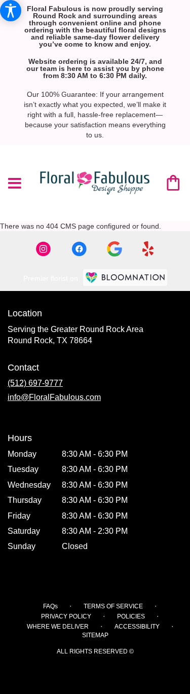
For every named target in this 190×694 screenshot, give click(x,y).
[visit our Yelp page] (148, 249)
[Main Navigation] (14, 184)
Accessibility (137, 626)
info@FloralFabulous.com (54, 397)
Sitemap (95, 635)
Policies (131, 616)
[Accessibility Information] (10, 10)
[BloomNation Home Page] (125, 277)
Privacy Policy (66, 616)
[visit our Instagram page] (43, 249)
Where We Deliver (58, 626)
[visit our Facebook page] (79, 249)
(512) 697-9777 (35, 383)
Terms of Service (113, 606)
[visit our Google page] (114, 249)
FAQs (50, 606)
